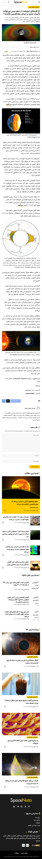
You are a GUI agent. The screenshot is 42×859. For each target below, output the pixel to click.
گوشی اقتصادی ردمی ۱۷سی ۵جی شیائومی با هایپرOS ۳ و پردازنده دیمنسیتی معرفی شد (18, 599)
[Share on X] (8, 401)
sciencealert (30, 394)
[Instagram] (21, 806)
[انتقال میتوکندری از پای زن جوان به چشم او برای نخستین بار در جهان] (21, 643)
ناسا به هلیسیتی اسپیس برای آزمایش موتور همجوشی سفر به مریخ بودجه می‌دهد (17, 549)
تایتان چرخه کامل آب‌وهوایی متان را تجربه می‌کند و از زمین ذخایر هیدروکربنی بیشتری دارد (15, 534)
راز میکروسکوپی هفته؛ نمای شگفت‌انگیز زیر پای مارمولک (22, 742)
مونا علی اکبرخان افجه (31, 51)
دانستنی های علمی (34, 7)
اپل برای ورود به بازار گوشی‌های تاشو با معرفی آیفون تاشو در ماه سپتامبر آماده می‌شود (17, 614)
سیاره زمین (28, 390)
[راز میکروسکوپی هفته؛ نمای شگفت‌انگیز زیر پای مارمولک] (21, 724)
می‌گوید (8, 104)
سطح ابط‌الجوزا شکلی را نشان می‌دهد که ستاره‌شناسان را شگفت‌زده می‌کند (24, 503)
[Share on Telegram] (3, 401)
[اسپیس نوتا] (21, 2)
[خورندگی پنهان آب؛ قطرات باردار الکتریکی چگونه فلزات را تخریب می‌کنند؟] (35, 520)
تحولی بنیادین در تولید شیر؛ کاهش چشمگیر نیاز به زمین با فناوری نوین (18, 563)
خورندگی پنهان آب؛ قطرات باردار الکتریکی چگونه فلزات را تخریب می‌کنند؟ (16, 518)
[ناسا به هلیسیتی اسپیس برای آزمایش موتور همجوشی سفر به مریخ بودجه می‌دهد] (35, 550)
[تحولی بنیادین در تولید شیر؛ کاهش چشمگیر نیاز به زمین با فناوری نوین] (35, 565)
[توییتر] (25, 806)
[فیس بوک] (29, 806)
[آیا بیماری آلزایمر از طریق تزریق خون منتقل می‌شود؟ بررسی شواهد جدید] (21, 684)
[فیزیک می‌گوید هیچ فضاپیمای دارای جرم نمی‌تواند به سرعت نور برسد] (21, 764)
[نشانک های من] (8, 2)
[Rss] (14, 806)
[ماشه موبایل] (38, 2)
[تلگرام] (18, 806)
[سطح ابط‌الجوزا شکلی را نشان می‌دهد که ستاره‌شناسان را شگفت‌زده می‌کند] (21, 487)
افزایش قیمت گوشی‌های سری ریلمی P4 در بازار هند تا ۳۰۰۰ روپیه (16, 583)
